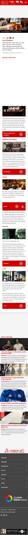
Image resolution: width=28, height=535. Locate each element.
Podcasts (3, 457)
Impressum (4, 509)
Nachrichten (4, 466)
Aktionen (3, 474)
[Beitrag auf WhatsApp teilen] (8, 38)
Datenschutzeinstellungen (8, 512)
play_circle (22, 531)
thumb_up (25, 531)
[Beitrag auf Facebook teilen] (10, 38)
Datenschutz (11, 509)
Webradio (4, 462)
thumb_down (19, 531)
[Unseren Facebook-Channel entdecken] (4, 515)
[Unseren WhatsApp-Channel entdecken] (1, 515)
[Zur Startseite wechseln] (4, 3)
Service (3, 470)
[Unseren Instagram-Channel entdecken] (6, 515)
